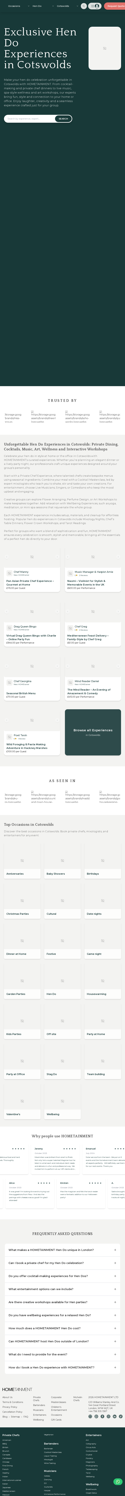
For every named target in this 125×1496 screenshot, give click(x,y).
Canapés (6, 1454)
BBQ (4, 1444)
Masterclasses (58, 1402)
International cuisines (11, 1480)
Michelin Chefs (77, 1399)
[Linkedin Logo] (114, 1416)
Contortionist (92, 1451)
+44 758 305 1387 (97, 1411)
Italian (5, 1484)
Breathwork (91, 1489)
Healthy (5, 1473)
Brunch (5, 1451)
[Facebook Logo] (102, 1416)
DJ (45, 1483)
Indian (5, 1476)
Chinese (5, 1462)
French (5, 1469)
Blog (4, 1416)
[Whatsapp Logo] (96, 1416)
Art (87, 1440)
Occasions (56, 1415)
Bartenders (39, 1405)
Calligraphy (91, 1444)
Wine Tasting (50, 1463)
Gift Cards (56, 1419)
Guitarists (48, 1487)
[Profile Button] (95, 6)
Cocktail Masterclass (53, 1452)
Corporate (56, 1397)
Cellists (47, 1476)
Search (63, 118)
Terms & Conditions (12, 1402)
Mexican (6, 1495)
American (6, 1440)
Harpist (47, 1490)
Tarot (88, 1473)
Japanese (6, 1487)
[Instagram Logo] (108, 1416)
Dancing (48, 1479)
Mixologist (48, 1459)
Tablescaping (91, 1469)
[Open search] (84, 6)
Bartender (48, 1448)
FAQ (25, 1416)
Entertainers (39, 1415)
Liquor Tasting (50, 1456)
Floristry (89, 1458)
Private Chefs (37, 1399)
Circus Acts (91, 1447)
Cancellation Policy (12, 1412)
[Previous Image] (7, 557)
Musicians (38, 1410)
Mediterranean (8, 1491)
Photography (92, 1465)
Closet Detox (91, 1493)
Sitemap (15, 1416)
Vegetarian (49, 1434)
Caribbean (7, 1458)
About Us (7, 1397)
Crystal (89, 1454)
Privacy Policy (9, 1407)
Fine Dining (7, 1465)
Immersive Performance (54, 1494)
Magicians (90, 1462)
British (5, 1447)
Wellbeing (38, 1419)
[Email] (90, 1416)
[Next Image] (57, 557)
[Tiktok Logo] (121, 1416)
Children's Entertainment (59, 1408)
